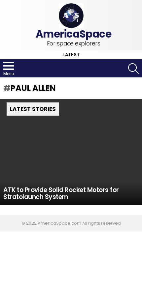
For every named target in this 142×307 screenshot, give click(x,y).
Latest (71, 54)
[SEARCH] (133, 68)
